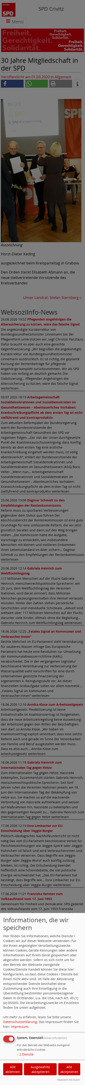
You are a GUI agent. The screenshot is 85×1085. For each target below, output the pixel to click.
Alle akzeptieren (69, 1069)
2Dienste (25, 1054)
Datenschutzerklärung (20, 1022)
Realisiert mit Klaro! (68, 1079)
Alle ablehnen (12, 1069)
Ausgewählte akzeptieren (40, 1069)
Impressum (19, 1026)
